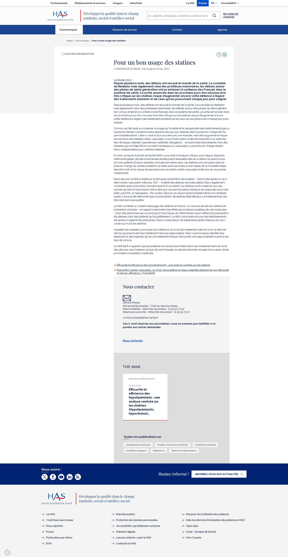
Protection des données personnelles (137, 519)
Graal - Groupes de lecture (201, 531)
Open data (192, 525)
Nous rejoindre (54, 525)
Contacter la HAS (126, 543)
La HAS (190, 3)
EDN (49, 543)
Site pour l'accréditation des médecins (207, 514)
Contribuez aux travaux (60, 519)
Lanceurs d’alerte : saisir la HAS (133, 537)
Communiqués (71, 31)
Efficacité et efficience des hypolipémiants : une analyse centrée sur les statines (163, 265)
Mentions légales (126, 531)
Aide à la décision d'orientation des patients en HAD (215, 519)
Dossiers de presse (125, 29)
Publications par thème (59, 537)
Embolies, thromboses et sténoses (172, 445)
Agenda (222, 29)
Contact (177, 29)
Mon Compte (193, 537)
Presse (203, 3)
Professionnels (59, 3)
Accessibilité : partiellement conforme (138, 525)
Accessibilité (228, 3)
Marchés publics (126, 514)
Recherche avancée (230, 16)
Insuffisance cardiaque (136, 450)
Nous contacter (133, 340)
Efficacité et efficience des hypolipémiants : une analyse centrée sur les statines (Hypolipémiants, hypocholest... (144, 401)
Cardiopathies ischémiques (138, 445)
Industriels (136, 3)
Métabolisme (159, 450)
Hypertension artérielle (205, 445)
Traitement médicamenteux (184, 450)
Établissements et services (90, 3)
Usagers (117, 3)
